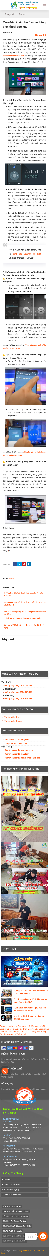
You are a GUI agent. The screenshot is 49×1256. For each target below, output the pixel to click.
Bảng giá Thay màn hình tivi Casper (30, 1029)
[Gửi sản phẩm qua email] (36, 35)
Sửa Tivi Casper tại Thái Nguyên (13, 1034)
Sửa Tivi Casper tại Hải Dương (33, 1032)
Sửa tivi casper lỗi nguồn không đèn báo (22, 758)
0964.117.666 (15, 1152)
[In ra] (40, 35)
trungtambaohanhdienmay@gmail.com (18, 1130)
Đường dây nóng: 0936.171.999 (18, 692)
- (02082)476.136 (28, 1165)
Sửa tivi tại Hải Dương (13, 717)
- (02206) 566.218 (28, 1152)
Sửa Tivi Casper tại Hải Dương (14, 1241)
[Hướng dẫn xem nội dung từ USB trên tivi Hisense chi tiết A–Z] (6, 1010)
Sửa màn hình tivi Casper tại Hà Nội (17, 1226)
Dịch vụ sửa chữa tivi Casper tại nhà (15, 1026)
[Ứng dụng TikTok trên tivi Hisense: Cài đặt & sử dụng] (6, 1018)
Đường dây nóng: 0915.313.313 (18, 698)
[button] (6, 1179)
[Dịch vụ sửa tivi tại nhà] (24, 809)
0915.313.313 (15, 1128)
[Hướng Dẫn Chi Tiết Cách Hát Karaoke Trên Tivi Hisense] (6, 992)
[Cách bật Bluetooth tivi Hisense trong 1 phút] (24, 971)
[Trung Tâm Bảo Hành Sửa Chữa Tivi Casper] (24, 5)
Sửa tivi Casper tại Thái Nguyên (15, 1236)
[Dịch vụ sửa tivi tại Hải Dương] (24, 917)
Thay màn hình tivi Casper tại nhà (16, 1211)
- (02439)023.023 (28, 1128)
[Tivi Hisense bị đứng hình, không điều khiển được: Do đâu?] (6, 1001)
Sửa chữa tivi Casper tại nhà (16, 739)
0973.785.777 (15, 1165)
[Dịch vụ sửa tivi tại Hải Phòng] (24, 881)
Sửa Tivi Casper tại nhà (12, 1206)
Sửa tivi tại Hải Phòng (13, 721)
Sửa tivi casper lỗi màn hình (16, 754)
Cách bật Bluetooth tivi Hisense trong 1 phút (23, 618)
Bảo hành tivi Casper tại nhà (14, 1221)
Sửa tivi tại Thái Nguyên (12, 1231)
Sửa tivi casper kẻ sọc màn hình (18, 750)
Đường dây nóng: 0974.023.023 (18, 685)
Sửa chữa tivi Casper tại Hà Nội (15, 1216)
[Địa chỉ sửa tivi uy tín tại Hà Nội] (24, 855)
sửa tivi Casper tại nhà (27, 254)
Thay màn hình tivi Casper (16, 743)
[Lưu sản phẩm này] (44, 35)
